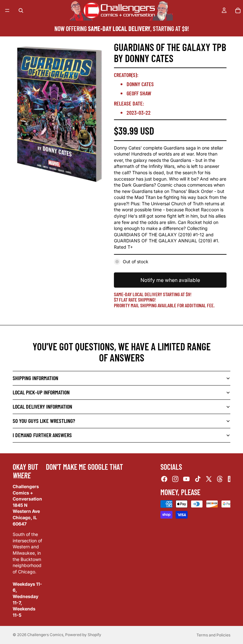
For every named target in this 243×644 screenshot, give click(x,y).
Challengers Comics (45, 634)
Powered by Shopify (83, 634)
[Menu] (7, 10)
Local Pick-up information (41, 392)
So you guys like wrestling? (44, 420)
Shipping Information (35, 377)
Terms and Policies (213, 635)
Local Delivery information (42, 406)
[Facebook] (164, 478)
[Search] (21, 10)
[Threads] (220, 478)
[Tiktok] (198, 478)
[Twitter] (209, 478)
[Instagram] (175, 478)
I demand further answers (42, 434)
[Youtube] (186, 478)
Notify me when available (170, 280)
